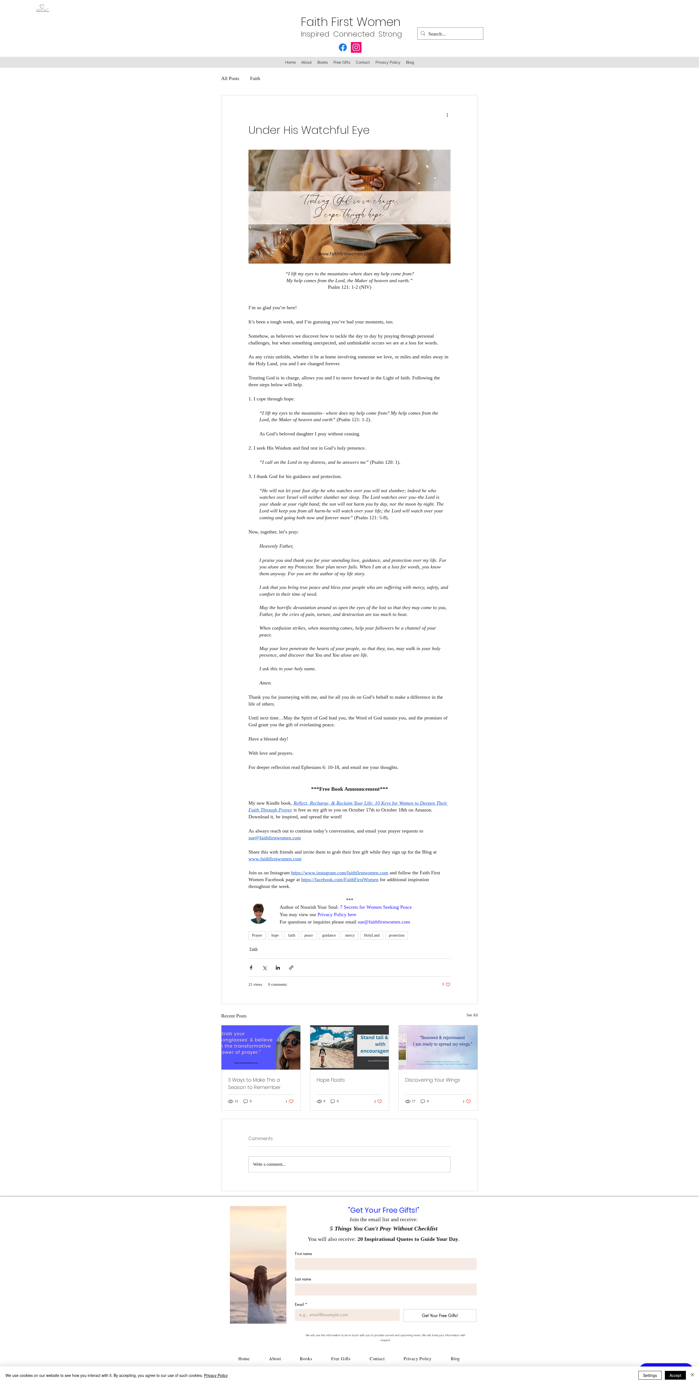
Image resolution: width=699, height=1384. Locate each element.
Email (301, 1304)
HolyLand (372, 935)
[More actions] (447, 115)
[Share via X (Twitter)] (264, 967)
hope (275, 935)
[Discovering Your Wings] (438, 1047)
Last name (303, 1279)
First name (303, 1253)
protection (396, 935)
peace (308, 935)
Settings (650, 1375)
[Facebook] (342, 47)
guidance (329, 935)
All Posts (230, 78)
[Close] (692, 1375)
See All (472, 1015)
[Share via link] (291, 967)
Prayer (257, 935)
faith (291, 935)
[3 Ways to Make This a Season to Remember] (260, 1047)
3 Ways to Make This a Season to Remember (254, 1083)
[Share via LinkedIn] (277, 967)
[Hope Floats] (349, 1047)
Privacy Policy (216, 1375)
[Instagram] (356, 47)
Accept (675, 1375)
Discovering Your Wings (432, 1079)
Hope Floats (331, 1079)
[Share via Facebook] (251, 967)
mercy (350, 935)
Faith (255, 78)
